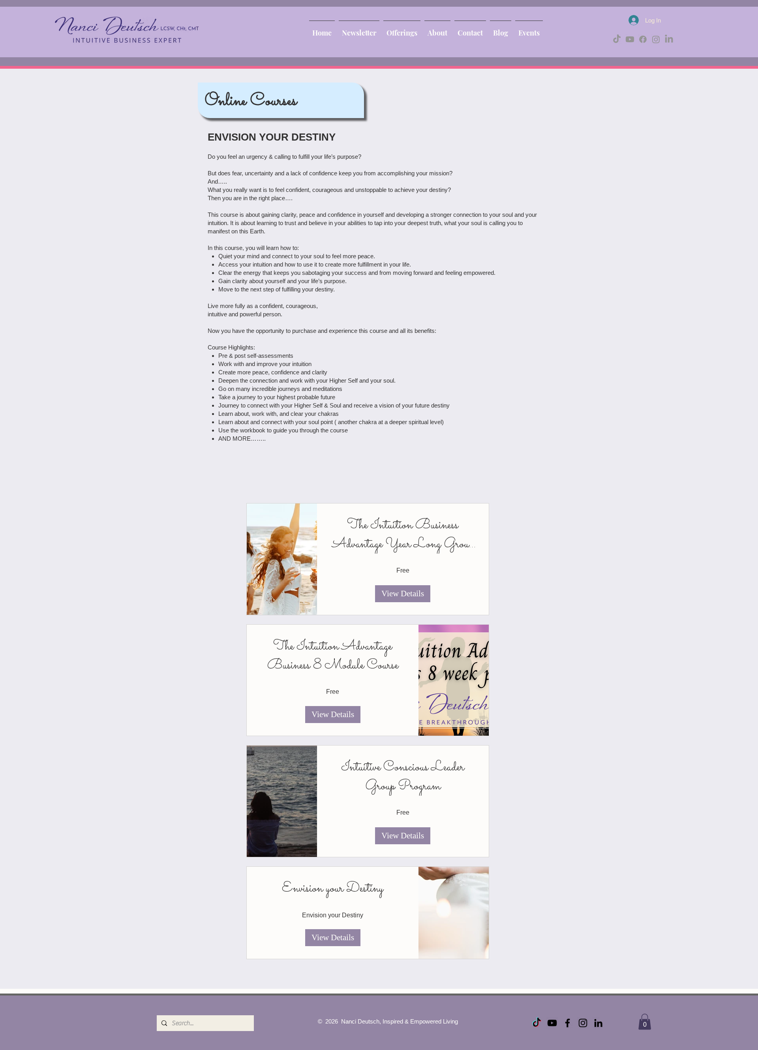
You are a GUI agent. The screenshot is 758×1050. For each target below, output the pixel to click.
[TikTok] (617, 39)
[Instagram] (656, 39)
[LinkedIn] (669, 39)
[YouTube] (552, 1023)
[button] (644, 1022)
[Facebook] (643, 39)
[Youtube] (630, 39)
